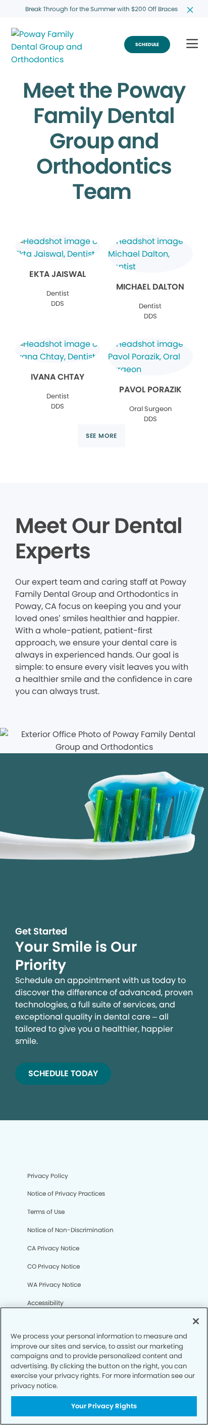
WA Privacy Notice (54, 1284)
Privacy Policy (47, 1175)
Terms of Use (46, 1211)
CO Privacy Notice (53, 1266)
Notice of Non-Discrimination (70, 1230)
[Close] (196, 1321)
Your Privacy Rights (104, 1406)
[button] (192, 44)
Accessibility (45, 1302)
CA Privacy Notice (53, 1248)
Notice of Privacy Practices (66, 1193)
